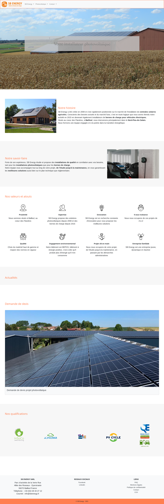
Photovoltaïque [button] (41, 4)
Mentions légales (136, 485)
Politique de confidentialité (136, 487)
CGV (136, 492)
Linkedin (82, 485)
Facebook (81, 482)
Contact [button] (52, 4)
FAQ (136, 482)
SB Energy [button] (29, 4)
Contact (136, 490)
